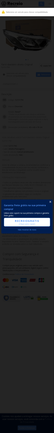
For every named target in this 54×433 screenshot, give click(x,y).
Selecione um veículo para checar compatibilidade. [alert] (27, 12)
